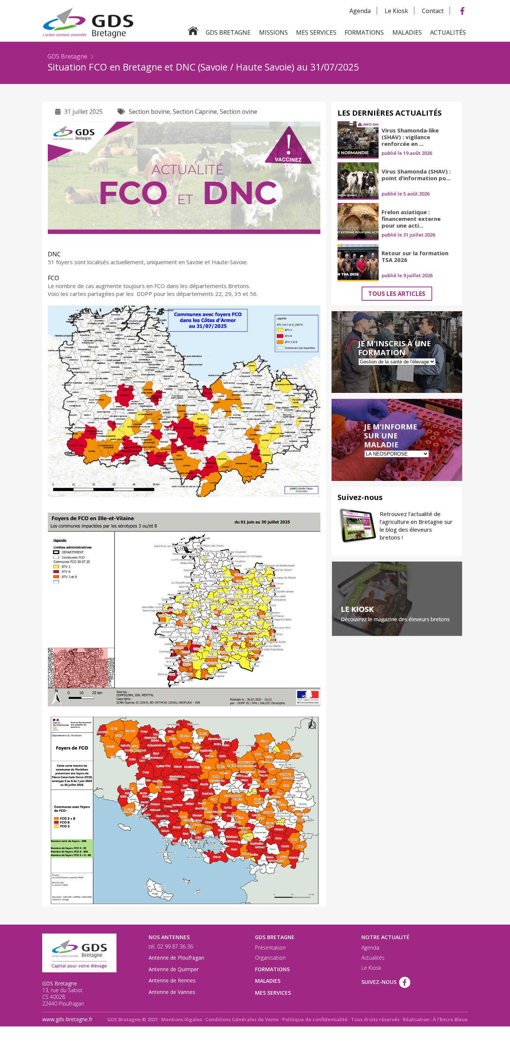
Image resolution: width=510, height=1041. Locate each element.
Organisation (270, 958)
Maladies (407, 32)
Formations (364, 32)
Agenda (360, 11)
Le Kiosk (396, 11)
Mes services (316, 32)
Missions (273, 32)
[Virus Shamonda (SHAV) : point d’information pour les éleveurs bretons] (358, 181)
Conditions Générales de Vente (242, 1019)
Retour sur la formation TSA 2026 (415, 256)
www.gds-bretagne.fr (67, 1019)
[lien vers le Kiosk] (397, 599)
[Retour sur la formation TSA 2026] (358, 262)
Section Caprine (195, 111)
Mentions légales (181, 1019)
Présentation (270, 948)
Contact (433, 11)
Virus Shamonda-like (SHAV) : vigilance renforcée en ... (410, 136)
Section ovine (238, 111)
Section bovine (149, 111)
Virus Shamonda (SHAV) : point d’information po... (416, 175)
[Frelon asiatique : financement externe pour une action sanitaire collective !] (358, 221)
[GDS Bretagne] (255, 22)
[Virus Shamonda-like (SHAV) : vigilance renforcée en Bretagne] (358, 140)
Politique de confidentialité (315, 1019)
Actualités (448, 32)
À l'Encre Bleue (450, 1019)
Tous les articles (396, 294)
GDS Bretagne (67, 56)
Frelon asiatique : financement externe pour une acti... (411, 218)
